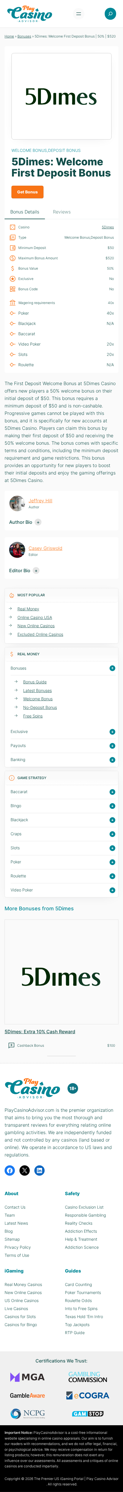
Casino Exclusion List (84, 1207)
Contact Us (15, 1207)
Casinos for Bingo (21, 1324)
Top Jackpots (77, 1324)
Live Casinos (16, 1308)
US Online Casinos (22, 1300)
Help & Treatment (81, 1239)
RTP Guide (75, 1332)
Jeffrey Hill (40, 500)
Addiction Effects (81, 1231)
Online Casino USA (34, 617)
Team (10, 1215)
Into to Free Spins (81, 1308)
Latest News (16, 1223)
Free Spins (33, 715)
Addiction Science (82, 1247)
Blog (9, 1231)
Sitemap (12, 1239)
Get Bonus (27, 191)
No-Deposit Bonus (40, 707)
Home (9, 36)
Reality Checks (78, 1223)
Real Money (28, 608)
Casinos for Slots (20, 1316)
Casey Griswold (45, 548)
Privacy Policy (18, 1247)
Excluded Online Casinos (40, 634)
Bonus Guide (35, 681)
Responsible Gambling (85, 1215)
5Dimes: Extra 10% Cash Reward (40, 1031)
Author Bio (20, 522)
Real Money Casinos (23, 1284)
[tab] (25, 212)
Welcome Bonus (38, 698)
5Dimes (108, 227)
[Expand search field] (110, 14)
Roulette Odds (78, 1300)
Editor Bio (19, 570)
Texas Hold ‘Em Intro (84, 1316)
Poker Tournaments (83, 1292)
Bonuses (24, 36)
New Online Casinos (36, 625)
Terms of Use (17, 1255)
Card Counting (78, 1284)
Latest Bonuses (37, 690)
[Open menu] (78, 13)
